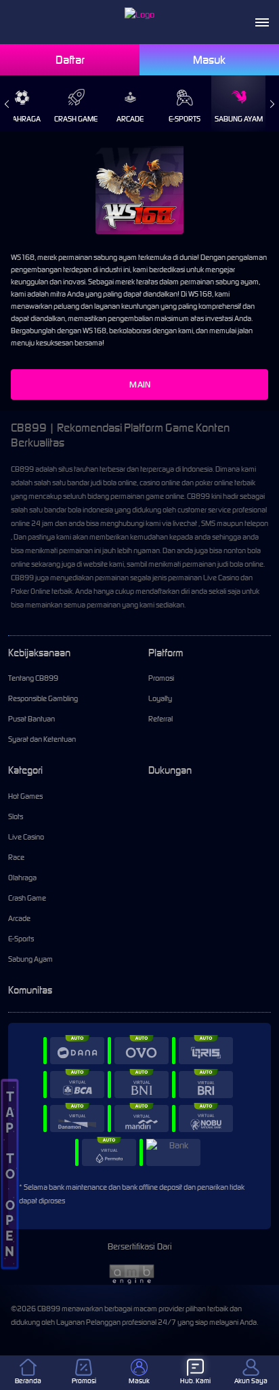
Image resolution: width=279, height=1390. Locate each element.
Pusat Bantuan (31, 719)
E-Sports (184, 119)
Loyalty (160, 698)
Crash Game (76, 119)
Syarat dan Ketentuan (42, 739)
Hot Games (25, 796)
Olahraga (22, 877)
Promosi (161, 678)
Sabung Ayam (239, 119)
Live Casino (26, 837)
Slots (15, 816)
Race (16, 857)
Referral (160, 719)
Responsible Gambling (43, 698)
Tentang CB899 (33, 678)
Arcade (130, 119)
